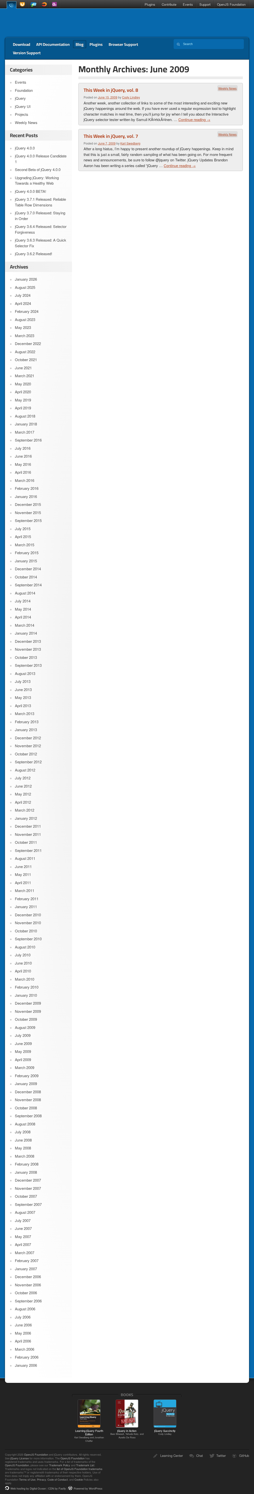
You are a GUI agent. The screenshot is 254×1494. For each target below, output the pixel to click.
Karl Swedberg (130, 143)
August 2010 (25, 946)
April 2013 (23, 705)
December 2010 (28, 914)
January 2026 (26, 279)
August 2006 (25, 1308)
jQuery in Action (127, 1434)
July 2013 (23, 681)
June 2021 (23, 367)
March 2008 (24, 1156)
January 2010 (26, 995)
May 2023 (23, 327)
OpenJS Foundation (231, 4)
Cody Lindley (131, 97)
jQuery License (19, 1458)
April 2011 (23, 882)
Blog (80, 44)
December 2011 (28, 826)
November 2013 (28, 649)
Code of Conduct (57, 1479)
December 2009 (28, 1003)
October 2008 (26, 1107)
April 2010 (23, 970)
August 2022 (25, 351)
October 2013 (26, 657)
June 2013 (23, 689)
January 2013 (26, 729)
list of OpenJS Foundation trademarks (79, 1469)
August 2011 (25, 858)
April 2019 (23, 407)
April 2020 (23, 391)
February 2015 (26, 552)
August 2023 (25, 319)
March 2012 (24, 810)
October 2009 (26, 1019)
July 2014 (23, 600)
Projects (21, 114)
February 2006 (26, 1357)
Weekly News (227, 88)
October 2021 (26, 359)
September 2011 (28, 850)
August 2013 (25, 673)
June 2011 (23, 866)
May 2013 (23, 697)
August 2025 (25, 287)
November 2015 (28, 512)
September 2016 (28, 440)
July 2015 (23, 528)
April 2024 (23, 303)
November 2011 (28, 834)
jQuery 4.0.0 (25, 147)
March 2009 (24, 1067)
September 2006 (28, 1300)
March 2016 (24, 480)
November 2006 (28, 1284)
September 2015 (28, 520)
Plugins (150, 4)
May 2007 (23, 1236)
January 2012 (26, 818)
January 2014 (26, 633)
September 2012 (28, 761)
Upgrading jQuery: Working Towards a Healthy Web (37, 180)
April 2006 (23, 1341)
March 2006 (24, 1349)
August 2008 (25, 1123)
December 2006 (28, 1276)
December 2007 (28, 1180)
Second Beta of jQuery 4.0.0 (38, 169)
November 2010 (28, 922)
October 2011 (26, 842)
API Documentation (53, 44)
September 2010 (28, 938)
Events (188, 4)
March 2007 (24, 1252)
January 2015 (26, 560)
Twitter (221, 1455)
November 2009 (28, 1011)
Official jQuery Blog (40, 23)
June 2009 (23, 1043)
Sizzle (44, 4)
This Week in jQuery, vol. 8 (111, 90)
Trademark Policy (59, 1465)
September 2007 (28, 1204)
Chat (199, 1455)
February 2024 (26, 311)
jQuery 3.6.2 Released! (33, 253)
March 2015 (24, 544)
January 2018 (26, 423)
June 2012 (23, 786)
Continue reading (194, 119)
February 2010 (26, 987)
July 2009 (23, 1035)
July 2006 (23, 1317)
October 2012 (26, 753)
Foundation (24, 90)
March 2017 (24, 432)
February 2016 (26, 488)
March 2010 (24, 979)
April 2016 (23, 472)
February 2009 (26, 1075)
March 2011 (24, 890)
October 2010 (26, 930)
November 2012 (28, 745)
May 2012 (23, 794)
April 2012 (23, 802)
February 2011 (26, 898)
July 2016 (23, 448)
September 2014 (28, 584)
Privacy (41, 1479)
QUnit (54, 4)
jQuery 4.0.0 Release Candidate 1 (40, 158)
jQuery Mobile (33, 4)
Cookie (78, 1479)
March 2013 (24, 713)
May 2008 (23, 1147)
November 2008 (28, 1099)
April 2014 (23, 617)
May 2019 (23, 399)
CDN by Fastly (57, 1488)
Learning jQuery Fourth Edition (89, 1436)
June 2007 (23, 1228)
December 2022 (28, 343)
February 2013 (26, 721)
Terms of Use (27, 1479)
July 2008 (23, 1131)
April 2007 (23, 1244)
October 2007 (26, 1196)
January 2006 (26, 1365)
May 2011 (23, 874)
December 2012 (28, 737)
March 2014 (24, 625)
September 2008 (28, 1115)
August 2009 (25, 1027)
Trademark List (85, 1465)
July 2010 (23, 954)
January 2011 (26, 906)
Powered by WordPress (88, 1488)
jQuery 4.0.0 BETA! (30, 191)
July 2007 (23, 1220)
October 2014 (26, 576)
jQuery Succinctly (165, 1432)
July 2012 (23, 777)
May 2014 (23, 609)
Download (21, 44)
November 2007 (28, 1188)
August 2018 (25, 416)
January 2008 (26, 1172)
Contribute (169, 4)
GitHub (244, 1455)
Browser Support (123, 44)
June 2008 (23, 1140)
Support (205, 4)
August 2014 (25, 593)
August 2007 (25, 1212)
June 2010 (23, 963)
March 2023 (24, 335)
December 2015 (28, 504)
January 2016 (26, 496)
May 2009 (23, 1051)
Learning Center (171, 1455)
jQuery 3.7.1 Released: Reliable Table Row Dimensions (40, 202)
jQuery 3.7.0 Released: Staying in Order (40, 215)
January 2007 (26, 1268)
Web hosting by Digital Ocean (28, 1488)
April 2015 (23, 536)
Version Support (27, 52)
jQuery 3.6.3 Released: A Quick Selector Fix (40, 242)
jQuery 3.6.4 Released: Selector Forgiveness (40, 229)
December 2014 (28, 568)
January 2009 (26, 1083)
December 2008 (28, 1091)
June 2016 (23, 456)
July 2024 (23, 295)
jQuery (11, 4)
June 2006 (23, 1324)
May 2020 (23, 383)
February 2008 (26, 1164)
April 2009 (23, 1059)
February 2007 (26, 1260)
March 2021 (24, 375)
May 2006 (23, 1333)
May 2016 (23, 464)
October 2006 (26, 1292)
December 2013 (28, 641)
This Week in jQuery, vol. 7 (111, 136)
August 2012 (25, 769)
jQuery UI (23, 4)
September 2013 (28, 665)
